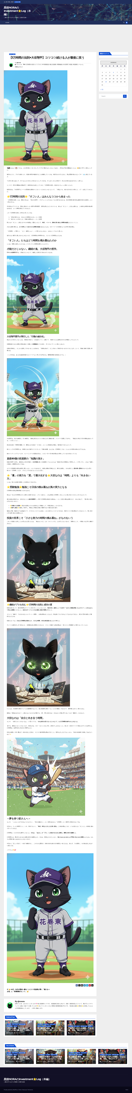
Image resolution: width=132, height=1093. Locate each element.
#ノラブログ (38, 64)
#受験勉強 (59, 64)
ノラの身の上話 (46, 1024)
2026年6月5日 (73, 1061)
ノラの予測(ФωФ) (41, 1054)
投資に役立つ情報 (22, 1024)
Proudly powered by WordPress (11, 1089)
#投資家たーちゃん (78, 64)
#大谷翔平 (66, 64)
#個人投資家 (52, 64)
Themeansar (30, 1089)
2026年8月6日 (11, 1061)
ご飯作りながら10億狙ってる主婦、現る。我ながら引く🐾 (80, 1029)
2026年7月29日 (43, 1061)
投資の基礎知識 (9, 1026)
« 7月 (101, 89)
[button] (124, 22)
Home (7, 22)
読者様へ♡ (90, 1026)
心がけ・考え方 (12, 54)
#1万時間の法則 (29, 64)
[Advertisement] (66, 36)
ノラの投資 (9, 1024)
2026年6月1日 (104, 1061)
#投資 (70, 64)
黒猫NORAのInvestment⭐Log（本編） (17, 11)
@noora (19, 62)
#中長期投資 (45, 64)
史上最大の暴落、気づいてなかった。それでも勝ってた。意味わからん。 (49, 1030)
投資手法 (15, 1026)
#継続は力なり (19, 66)
